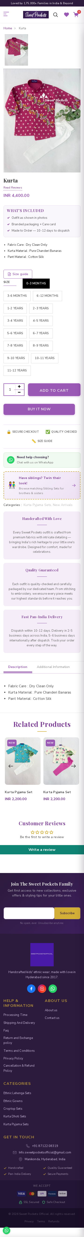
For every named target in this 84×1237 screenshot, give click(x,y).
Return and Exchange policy (18, 1040)
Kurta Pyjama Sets (16, 1124)
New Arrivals (63, 505)
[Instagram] (42, 988)
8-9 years (41, 346)
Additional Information (53, 667)
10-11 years (45, 358)
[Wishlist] (66, 14)
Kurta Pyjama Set (19, 792)
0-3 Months (36, 283)
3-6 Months (17, 296)
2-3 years (41, 308)
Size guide (20, 274)
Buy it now (39, 409)
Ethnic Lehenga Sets (17, 1093)
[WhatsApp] (53, 988)
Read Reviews (13, 187)
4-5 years (41, 321)
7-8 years (15, 346)
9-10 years (16, 358)
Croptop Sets (13, 1109)
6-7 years (41, 333)
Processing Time (15, 1015)
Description (18, 667)
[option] (16, 50)
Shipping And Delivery (19, 1023)
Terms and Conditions (19, 1051)
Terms (41, 1221)
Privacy (29, 1221)
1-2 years (15, 308)
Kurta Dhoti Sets (15, 1116)
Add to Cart (54, 390)
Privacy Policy (13, 1058)
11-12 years (17, 370)
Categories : (13, 505)
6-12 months (47, 296)
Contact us (52, 1018)
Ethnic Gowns (13, 1101)
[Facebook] (31, 988)
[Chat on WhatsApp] (6, 1230)
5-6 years (15, 333)
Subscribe (67, 913)
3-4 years (15, 321)
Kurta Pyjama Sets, (38, 505)
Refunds (54, 1221)
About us (51, 1010)
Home (8, 28)
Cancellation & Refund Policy (19, 1068)
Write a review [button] (42, 849)
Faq (6, 1030)
